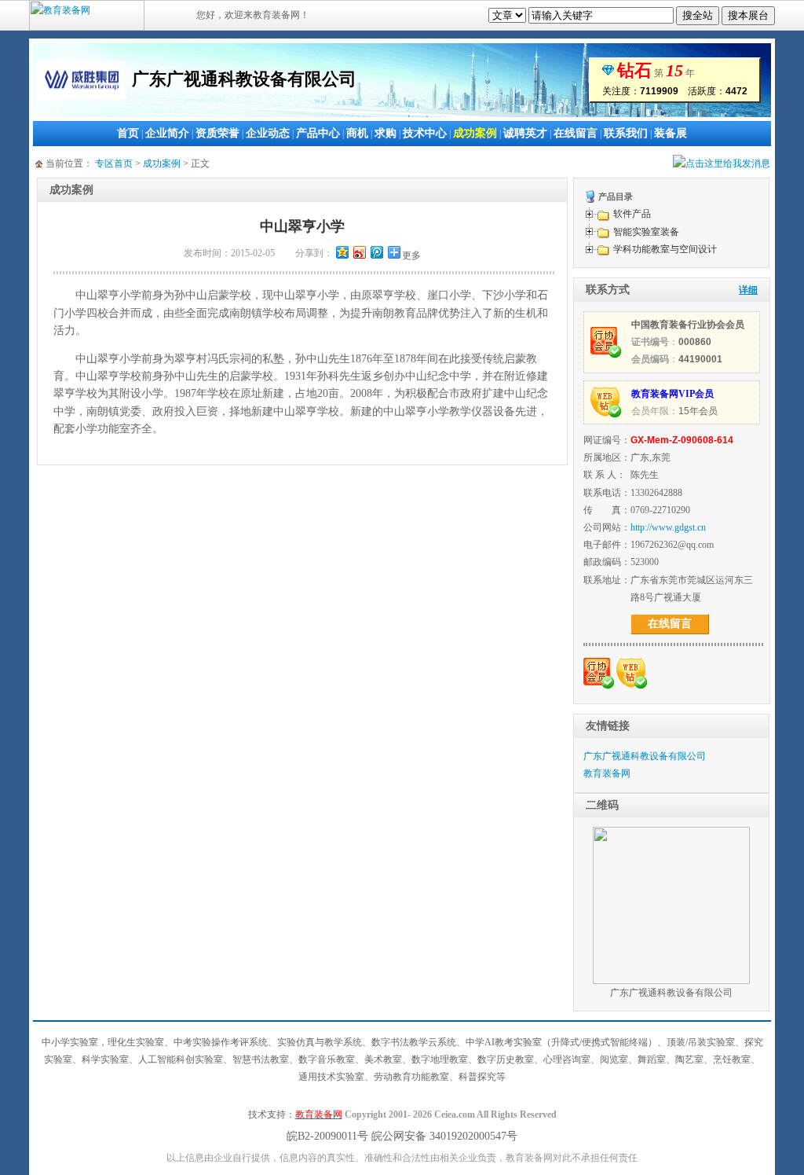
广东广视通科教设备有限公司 (644, 756)
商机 (357, 133)
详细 (748, 290)
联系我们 (626, 133)
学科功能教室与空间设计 (665, 249)
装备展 (670, 133)
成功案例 (475, 133)
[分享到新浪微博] (358, 252)
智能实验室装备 (646, 231)
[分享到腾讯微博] (376, 252)
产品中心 (318, 133)
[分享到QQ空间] (341, 252)
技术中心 (425, 133)
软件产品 (632, 213)
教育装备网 (606, 773)
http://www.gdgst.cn (668, 527)
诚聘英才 (525, 133)
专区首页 (114, 163)
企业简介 (167, 133)
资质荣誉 (217, 133)
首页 (128, 133)
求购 (386, 133)
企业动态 (268, 133)
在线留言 (576, 133)
